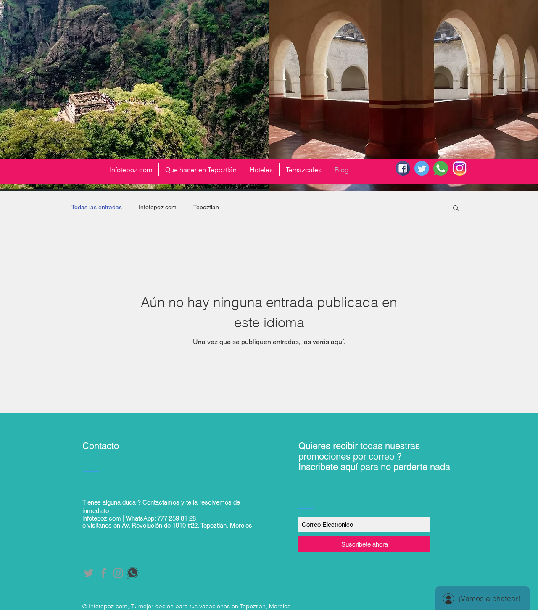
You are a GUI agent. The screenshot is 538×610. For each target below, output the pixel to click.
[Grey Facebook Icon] (103, 573)
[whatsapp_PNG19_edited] (133, 573)
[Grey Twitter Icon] (88, 573)
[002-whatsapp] (440, 168)
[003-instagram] (459, 168)
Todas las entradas (96, 207)
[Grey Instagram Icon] (118, 573)
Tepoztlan (206, 207)
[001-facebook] (403, 168)
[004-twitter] (421, 168)
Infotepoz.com (158, 207)
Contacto (100, 446)
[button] (456, 208)
